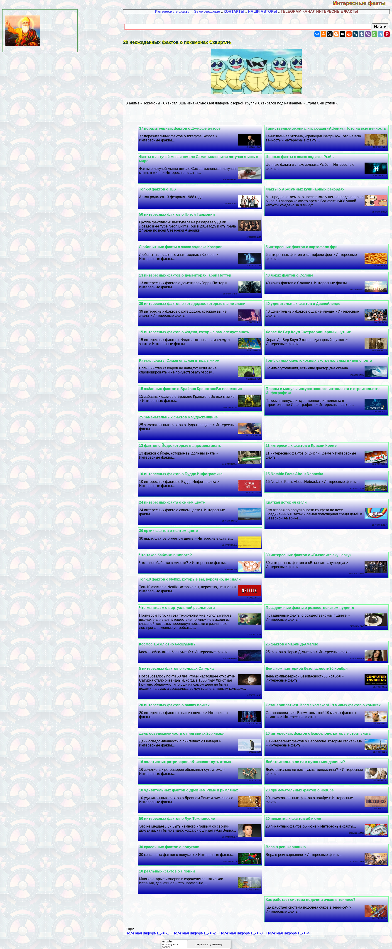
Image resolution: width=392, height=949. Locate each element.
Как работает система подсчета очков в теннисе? (310, 900)
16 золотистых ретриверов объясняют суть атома (185, 762)
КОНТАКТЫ (234, 11)
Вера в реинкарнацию (286, 847)
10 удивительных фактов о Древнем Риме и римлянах (188, 790)
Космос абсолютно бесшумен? (167, 644)
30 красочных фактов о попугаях (169, 847)
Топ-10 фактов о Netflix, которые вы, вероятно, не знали (190, 579)
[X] (330, 34)
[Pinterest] (387, 34)
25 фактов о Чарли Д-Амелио (292, 644)
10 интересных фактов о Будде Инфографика (181, 474)
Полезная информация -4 (288, 933)
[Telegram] (380, 34)
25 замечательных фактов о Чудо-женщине (178, 417)
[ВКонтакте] (317, 34)
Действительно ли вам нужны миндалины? (305, 762)
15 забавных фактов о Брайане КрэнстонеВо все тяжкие (190, 389)
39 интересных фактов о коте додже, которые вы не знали (192, 304)
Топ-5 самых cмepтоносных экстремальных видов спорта (319, 360)
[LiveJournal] (355, 34)
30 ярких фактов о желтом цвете (168, 531)
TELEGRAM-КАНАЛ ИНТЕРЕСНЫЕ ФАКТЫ (319, 11)
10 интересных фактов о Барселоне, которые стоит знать (318, 733)
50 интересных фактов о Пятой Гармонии (177, 214)
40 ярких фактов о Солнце (289, 275)
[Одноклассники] (323, 34)
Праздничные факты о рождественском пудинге (310, 608)
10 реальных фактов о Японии (167, 871)
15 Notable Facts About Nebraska (294, 474)
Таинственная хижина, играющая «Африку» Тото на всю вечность (326, 128)
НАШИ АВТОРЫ (262, 11)
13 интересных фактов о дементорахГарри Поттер (185, 275)
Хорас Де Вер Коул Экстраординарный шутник (308, 332)
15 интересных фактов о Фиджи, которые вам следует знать (194, 332)
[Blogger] (336, 34)
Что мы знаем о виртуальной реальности (177, 608)
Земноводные (207, 11)
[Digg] (342, 34)
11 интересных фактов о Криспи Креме (301, 445)
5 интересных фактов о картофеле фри (302, 247)
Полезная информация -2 (194, 933)
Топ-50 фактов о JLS (157, 189)
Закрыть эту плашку (209, 944)
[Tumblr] (361, 34)
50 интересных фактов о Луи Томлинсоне (177, 818)
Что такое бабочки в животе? (165, 555)
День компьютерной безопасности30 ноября (307, 668)
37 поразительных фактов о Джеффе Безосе (179, 128)
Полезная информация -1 (147, 933)
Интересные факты (362, 3)
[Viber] (368, 34)
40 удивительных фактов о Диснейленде (303, 304)
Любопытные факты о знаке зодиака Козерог (180, 247)
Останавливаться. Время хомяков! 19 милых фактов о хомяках (323, 705)
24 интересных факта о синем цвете (172, 502)
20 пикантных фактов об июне (293, 818)
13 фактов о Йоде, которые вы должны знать (180, 445)
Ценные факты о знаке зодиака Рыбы (300, 157)
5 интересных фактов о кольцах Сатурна (176, 668)
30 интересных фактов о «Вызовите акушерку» (309, 555)
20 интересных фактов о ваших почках (174, 705)
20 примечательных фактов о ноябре (300, 790)
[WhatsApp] (374, 34)
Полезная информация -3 (241, 933)
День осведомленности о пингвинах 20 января (181, 733)
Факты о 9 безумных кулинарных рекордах (305, 189)
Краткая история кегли (286, 502)
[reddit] (349, 34)
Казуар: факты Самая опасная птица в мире (179, 360)
